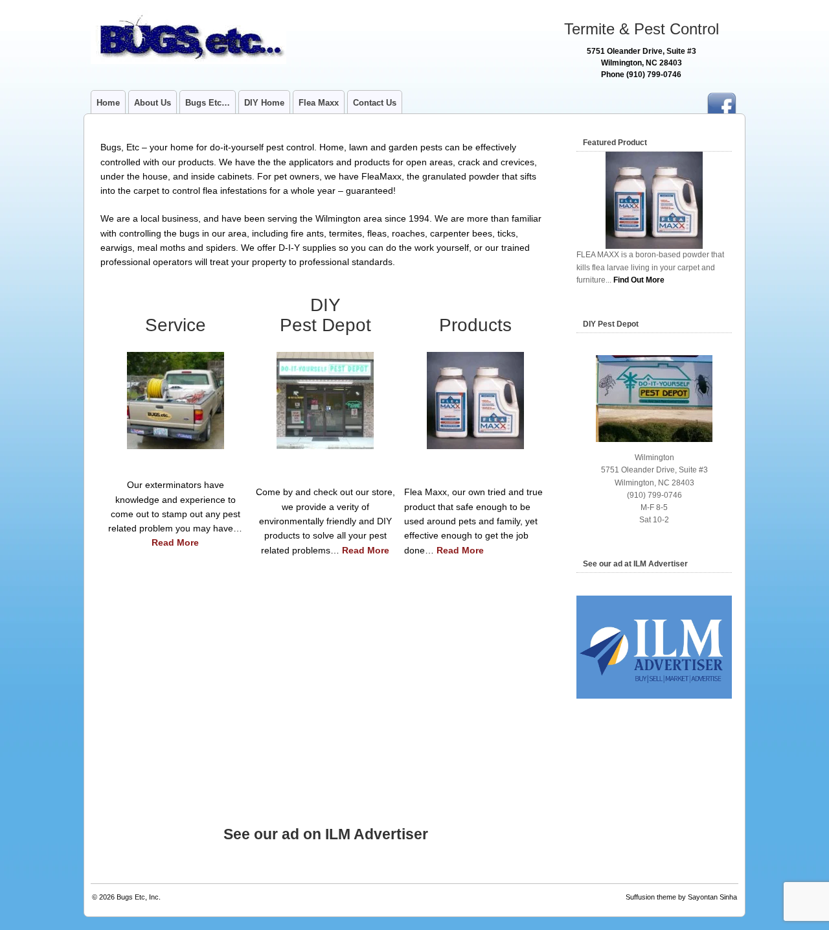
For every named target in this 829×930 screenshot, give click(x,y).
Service (175, 325)
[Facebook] (721, 99)
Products (475, 325)
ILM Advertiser (376, 834)
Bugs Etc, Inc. (139, 897)
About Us (152, 103)
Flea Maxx (319, 103)
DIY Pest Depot (325, 315)
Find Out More (638, 280)
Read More (175, 542)
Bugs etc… (207, 103)
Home (108, 103)
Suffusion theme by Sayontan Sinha (681, 897)
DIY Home (264, 103)
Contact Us (374, 103)
